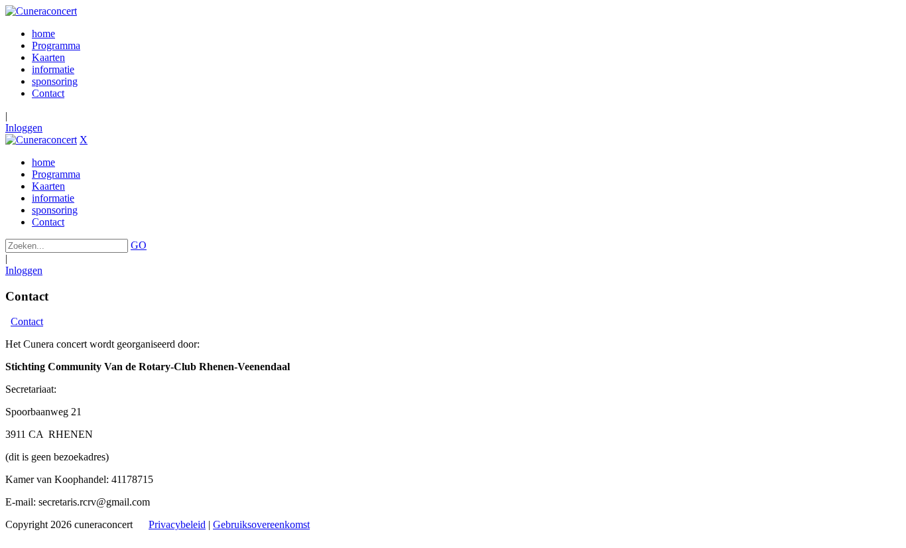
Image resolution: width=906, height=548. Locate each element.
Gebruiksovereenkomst (261, 524)
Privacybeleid (177, 524)
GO (139, 245)
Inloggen (23, 127)
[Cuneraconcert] (41, 11)
